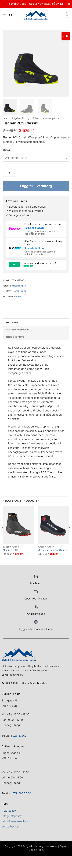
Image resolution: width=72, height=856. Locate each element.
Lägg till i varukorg (36, 186)
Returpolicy (9, 810)
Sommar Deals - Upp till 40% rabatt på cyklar (36, 3)
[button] (5, 15)
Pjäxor (36, 118)
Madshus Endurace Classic (52, 550)
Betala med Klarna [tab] (14, 336)
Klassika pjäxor (51, 118)
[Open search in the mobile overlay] (11, 15)
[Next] (69, 535)
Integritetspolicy (12, 816)
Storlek (6, 150)
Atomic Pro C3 (10, 550)
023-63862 (19, 735)
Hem (5, 118)
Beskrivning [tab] (11, 322)
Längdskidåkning (20, 118)
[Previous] (3, 535)
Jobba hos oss (11, 826)
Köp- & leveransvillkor (15, 821)
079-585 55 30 (22, 793)
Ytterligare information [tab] (17, 329)
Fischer (15, 291)
